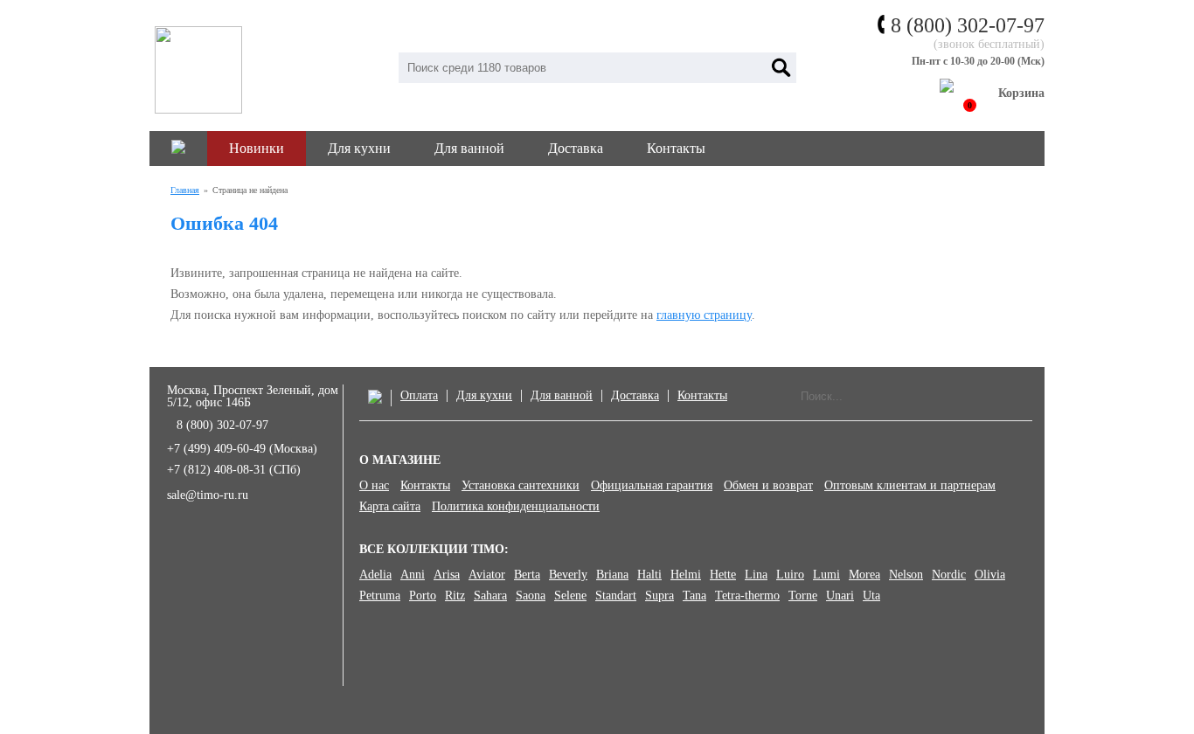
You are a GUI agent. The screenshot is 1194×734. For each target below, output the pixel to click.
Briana (612, 575)
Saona (530, 596)
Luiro (790, 575)
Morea (864, 575)
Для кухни (359, 148)
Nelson (906, 575)
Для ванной (469, 148)
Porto (422, 596)
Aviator (487, 575)
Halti (649, 575)
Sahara (490, 596)
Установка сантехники (521, 486)
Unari (840, 596)
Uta (871, 596)
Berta (527, 575)
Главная (184, 190)
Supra (659, 596)
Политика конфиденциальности (516, 507)
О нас (374, 486)
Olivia (990, 575)
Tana (694, 596)
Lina (756, 575)
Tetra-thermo (747, 596)
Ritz (455, 596)
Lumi (826, 575)
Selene (570, 596)
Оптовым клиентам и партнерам (910, 486)
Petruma (379, 596)
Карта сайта (389, 507)
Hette (723, 575)
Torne (802, 596)
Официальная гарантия (651, 486)
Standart (615, 596)
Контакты (676, 148)
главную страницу (704, 315)
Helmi (685, 575)
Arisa (447, 575)
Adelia (375, 575)
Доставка (575, 148)
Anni (412, 575)
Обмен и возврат (768, 486)
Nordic (949, 575)
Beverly (568, 575)
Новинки (256, 148)
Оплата (419, 396)
